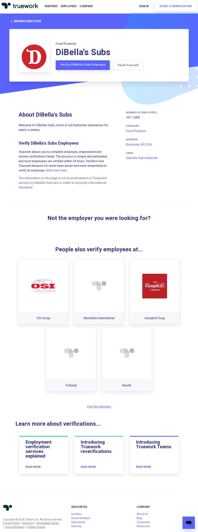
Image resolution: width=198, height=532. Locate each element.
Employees (69, 6)
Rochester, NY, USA (139, 144)
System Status (36, 527)
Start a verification (176, 6)
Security (76, 526)
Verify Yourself (128, 65)
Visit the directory (99, 406)
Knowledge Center (48, 523)
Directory (28, 523)
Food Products (136, 131)
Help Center (78, 522)
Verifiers (51, 6)
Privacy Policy (11, 523)
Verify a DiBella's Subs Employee (82, 64)
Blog (139, 518)
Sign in (144, 6)
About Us (142, 514)
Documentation (14, 527)
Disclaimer (26, 187)
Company (86, 6)
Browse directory (27, 21)
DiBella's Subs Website (141, 158)
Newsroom (143, 526)
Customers (143, 522)
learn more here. (56, 170)
